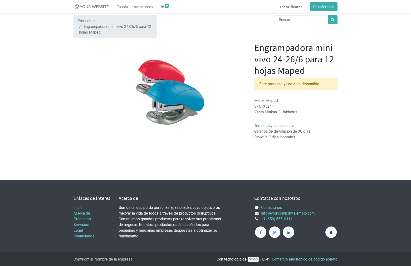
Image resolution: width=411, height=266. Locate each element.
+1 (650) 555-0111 (277, 219)
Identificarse (291, 6)
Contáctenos (323, 6)
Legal (78, 230)
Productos (86, 21)
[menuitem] (122, 6)
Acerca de (81, 213)
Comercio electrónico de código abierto (305, 259)
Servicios (81, 224)
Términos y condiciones (274, 125)
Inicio (78, 207)
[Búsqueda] (333, 19)
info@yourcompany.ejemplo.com (288, 213)
